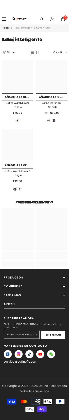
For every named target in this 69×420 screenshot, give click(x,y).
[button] (32, 52)
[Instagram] (19, 354)
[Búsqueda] (42, 19)
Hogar (6, 28)
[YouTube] (40, 354)
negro (17, 120)
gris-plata (20, 189)
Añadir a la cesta (19, 97)
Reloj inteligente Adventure (32, 28)
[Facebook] (8, 354)
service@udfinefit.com (20, 361)
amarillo (49, 120)
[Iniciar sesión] (52, 19)
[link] (18, 255)
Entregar (53, 334)
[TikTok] (29, 354)
